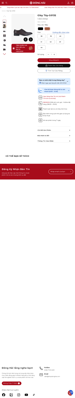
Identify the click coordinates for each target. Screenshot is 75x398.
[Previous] (26, 39)
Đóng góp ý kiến (10, 383)
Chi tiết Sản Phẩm (44, 130)
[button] (6, 3)
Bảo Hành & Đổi (43, 135)
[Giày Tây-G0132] (4, 22)
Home (3, 11)
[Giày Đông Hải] (37, 2)
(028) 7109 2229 (49, 370)
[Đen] (41, 29)
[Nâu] (47, 29)
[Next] (31, 39)
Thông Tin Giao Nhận (46, 141)
